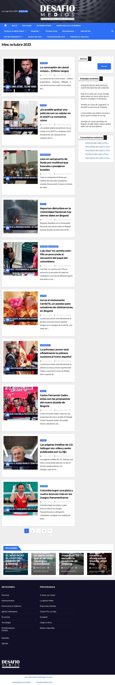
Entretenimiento (13, 37)
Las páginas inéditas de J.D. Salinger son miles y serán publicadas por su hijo (56, 448)
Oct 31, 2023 (47, 75)
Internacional (44, 26)
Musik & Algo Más (47, 628)
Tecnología (51, 31)
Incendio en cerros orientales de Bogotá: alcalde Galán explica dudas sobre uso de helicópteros (96, 124)
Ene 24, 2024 (13, 568)
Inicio (14, 26)
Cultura (43, 105)
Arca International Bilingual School (38, 677)
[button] (112, 31)
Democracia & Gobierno (69, 26)
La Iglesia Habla (46, 601)
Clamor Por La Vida (48, 612)
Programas (68, 31)
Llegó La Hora (102, 143)
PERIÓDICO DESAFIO (79, 37)
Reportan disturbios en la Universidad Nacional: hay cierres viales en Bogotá (55, 212)
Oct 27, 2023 (47, 456)
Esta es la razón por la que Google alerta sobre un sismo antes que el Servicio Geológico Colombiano (95, 96)
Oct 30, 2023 (47, 266)
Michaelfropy (90, 147)
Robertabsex (90, 150)
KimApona (89, 143)
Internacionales (8, 601)
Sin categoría (53, 246)
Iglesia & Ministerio (14, 31)
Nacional (27, 26)
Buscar (83, 59)
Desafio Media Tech (44, 682)
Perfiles (5, 630)
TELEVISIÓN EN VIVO (56, 37)
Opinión (35, 31)
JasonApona (90, 158)
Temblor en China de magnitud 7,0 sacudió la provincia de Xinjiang (70, 556)
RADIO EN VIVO (35, 37)
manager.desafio (63, 75)
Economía (6, 617)
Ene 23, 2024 (41, 568)
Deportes (86, 31)
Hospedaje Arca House (21, 682)
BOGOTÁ (43, 204)
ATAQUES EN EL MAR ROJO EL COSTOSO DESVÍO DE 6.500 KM (15, 558)
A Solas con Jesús (47, 595)
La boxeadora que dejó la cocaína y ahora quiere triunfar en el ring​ (98, 556)
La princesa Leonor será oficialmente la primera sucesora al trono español (55, 353)
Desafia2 (43, 617)
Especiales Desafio (48, 606)
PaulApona (89, 154)
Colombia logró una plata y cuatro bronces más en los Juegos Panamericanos (56, 494)
